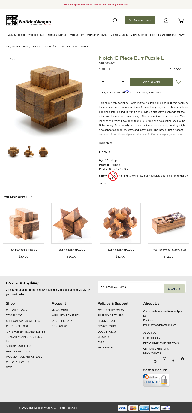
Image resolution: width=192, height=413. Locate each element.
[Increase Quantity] (123, 81)
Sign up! (174, 289)
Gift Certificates (17, 362)
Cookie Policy (107, 331)
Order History (62, 321)
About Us (149, 333)
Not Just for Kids (42, 46)
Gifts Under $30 (17, 326)
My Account (60, 310)
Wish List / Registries (66, 315)
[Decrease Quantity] (103, 81)
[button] (13, 151)
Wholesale (105, 347)
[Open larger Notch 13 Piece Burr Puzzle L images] (48, 98)
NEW (9, 367)
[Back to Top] (180, 389)
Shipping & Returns (111, 315)
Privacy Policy (107, 326)
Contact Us (60, 326)
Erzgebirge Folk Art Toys (161, 343)
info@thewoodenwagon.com (159, 325)
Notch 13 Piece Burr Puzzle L (71, 46)
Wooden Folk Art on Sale (24, 357)
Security (104, 337)
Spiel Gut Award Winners (23, 321)
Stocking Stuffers (19, 346)
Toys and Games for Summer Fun (26, 339)
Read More (105, 142)
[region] (48, 151)
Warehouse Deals (18, 351)
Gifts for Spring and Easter (25, 331)
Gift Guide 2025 (16, 310)
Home (6, 46)
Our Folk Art (152, 338)
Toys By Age (14, 315)
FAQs (101, 342)
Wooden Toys (20, 46)
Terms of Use (107, 321)
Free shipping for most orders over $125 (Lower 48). (96, 4)
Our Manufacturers (140, 20)
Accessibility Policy (111, 310)
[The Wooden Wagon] (28, 20)
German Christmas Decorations (156, 350)
